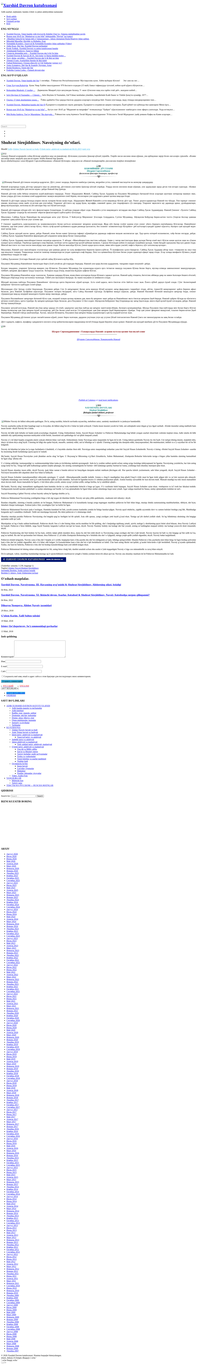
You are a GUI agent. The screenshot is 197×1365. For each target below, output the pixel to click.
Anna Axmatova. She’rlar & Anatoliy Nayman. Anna (28, 65)
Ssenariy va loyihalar (20, 722)
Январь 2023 (12, 953)
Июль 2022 (11, 967)
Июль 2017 (11, 1112)
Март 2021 (11, 1006)
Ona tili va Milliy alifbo (27, 749)
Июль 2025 (11, 885)
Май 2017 (10, 1117)
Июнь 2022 (11, 970)
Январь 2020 (12, 1040)
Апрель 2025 (12, 890)
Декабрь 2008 (12, 1322)
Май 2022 (10, 972)
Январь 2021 (12, 1011)
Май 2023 (10, 943)
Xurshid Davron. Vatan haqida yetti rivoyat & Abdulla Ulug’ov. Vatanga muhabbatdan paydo (45, 34)
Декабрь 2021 (12, 984)
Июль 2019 (11, 1054)
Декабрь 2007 (12, 1351)
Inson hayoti (22, 766)
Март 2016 (11, 1151)
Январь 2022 (12, 982)
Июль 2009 (11, 1307)
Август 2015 (12, 1167)
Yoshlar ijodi (22, 761)
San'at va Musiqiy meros (27, 751)
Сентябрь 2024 (13, 907)
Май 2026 (10, 861)
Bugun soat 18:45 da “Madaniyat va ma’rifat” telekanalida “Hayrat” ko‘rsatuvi (39, 36)
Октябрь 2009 (12, 1300)
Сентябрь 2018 (13, 1078)
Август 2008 (12, 1331)
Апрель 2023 (12, 945)
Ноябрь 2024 (12, 902)
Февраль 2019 (12, 1066)
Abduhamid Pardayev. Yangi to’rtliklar (22, 51)
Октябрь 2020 (12, 1018)
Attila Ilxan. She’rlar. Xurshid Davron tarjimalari (26, 46)
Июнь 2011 (11, 1276)
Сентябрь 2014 (13, 1194)
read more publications (108, 400)
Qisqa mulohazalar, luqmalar (24, 720)
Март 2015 (11, 1179)
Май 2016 (10, 1146)
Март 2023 (11, 948)
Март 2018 (11, 1093)
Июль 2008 (11, 1334)
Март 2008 (11, 1343)
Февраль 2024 (12, 924)
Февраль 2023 (12, 950)
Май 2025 (10, 888)
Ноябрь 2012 (12, 1247)
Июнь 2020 (11, 1027)
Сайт (3, 671)
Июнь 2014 (11, 1201)
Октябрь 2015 (12, 1163)
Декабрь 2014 (12, 1187)
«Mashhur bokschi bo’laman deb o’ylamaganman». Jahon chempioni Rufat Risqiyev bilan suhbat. (47, 39)
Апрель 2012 (12, 1264)
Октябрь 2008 (12, 1327)
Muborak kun (17, 780)
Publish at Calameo (87, 400)
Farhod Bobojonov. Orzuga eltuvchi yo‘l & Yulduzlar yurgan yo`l (34, 63)
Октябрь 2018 (12, 1076)
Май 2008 (10, 1339)
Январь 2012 (12, 1271)
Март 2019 (11, 1064)
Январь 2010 (12, 1293)
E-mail (4, 666)
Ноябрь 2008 (12, 1324)
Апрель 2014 (12, 1206)
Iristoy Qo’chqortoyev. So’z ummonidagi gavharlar (29, 626)
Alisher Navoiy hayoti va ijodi (25, 149)
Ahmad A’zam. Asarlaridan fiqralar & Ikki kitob (26, 60)
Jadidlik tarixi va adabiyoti (23, 739)
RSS (8, 24)
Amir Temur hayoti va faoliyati (25, 732)
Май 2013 (10, 1233)
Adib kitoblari (18, 710)
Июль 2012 (11, 1257)
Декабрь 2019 (12, 1042)
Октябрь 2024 (12, 904)
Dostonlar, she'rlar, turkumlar (24, 715)
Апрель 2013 (12, 1235)
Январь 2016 (12, 1155)
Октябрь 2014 (12, 1192)
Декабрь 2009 (12, 1295)
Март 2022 (11, 977)
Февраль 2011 (12, 1283)
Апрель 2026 (12, 863)
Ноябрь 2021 (12, 986)
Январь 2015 (12, 1184)
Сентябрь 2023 (13, 936)
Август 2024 (12, 909)
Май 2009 (10, 1312)
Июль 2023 (11, 941)
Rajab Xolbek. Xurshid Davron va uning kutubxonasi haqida (32, 48)
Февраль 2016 (12, 1153)
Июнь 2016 (11, 1143)
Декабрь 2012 (12, 1245)
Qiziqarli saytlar (13, 21)
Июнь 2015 (11, 1172)
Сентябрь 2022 (13, 962)
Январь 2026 (12, 871)
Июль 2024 (11, 912)
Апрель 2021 (12, 1003)
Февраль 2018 (12, 1095)
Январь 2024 (12, 926)
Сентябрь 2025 (13, 880)
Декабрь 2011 (12, 1274)
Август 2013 (12, 1225)
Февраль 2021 (12, 1008)
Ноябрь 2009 (12, 1298)
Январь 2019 (12, 1069)
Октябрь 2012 (12, 1249)
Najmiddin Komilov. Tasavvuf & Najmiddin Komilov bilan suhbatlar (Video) (39, 43)
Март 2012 (11, 1266)
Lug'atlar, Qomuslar (25, 768)
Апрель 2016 (12, 1148)
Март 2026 (11, 866)
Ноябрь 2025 (12, 876)
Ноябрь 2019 (12, 1044)
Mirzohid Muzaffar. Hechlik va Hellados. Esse (26, 41)
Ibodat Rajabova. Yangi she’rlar (19, 68)
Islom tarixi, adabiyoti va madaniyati (27, 735)
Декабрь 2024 (12, 900)
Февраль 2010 (12, 1290)
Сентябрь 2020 (13, 1020)
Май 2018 (10, 1088)
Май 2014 (10, 1204)
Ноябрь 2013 (12, 1218)
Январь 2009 (12, 1319)
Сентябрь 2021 (13, 991)
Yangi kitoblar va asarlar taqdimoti (31, 759)
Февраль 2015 (12, 1182)
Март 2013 (11, 1237)
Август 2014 (12, 1196)
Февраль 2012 (12, 1269)
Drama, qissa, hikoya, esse (23, 718)
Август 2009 (12, 1305)
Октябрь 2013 (12, 1220)
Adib (10, 149)
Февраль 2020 (12, 1037)
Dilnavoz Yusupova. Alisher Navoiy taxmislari (26, 605)
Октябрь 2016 (12, 1134)
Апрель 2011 (12, 1278)
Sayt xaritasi (11, 19)
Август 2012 (12, 1254)
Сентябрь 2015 (13, 1165)
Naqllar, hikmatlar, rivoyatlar (29, 773)
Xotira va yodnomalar (26, 756)
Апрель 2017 (12, 1119)
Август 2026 (12, 854)
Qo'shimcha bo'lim (20, 764)
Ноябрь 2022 (12, 958)
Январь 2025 (12, 897)
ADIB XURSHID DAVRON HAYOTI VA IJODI (28, 706)
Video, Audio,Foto (20, 776)
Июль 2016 (11, 1141)
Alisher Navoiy (14, 568)
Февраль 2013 (12, 1240)
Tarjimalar (16, 725)
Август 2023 (12, 938)
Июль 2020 (11, 1025)
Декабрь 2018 (12, 1071)
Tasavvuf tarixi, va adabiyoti (29, 737)
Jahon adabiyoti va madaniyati (24, 742)
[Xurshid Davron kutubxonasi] (29, 5)
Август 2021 (12, 994)
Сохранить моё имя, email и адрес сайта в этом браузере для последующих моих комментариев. (47, 676)
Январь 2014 (12, 1213)
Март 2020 (11, 1035)
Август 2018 (12, 1081)
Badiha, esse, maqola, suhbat (24, 713)
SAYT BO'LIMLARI (15, 693)
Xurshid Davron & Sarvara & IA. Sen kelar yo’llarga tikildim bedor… (36, 56)
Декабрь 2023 (12, 929)
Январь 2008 (12, 1348)
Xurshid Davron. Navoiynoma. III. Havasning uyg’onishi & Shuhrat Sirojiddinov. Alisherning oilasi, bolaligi (61, 584)
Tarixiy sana (17, 783)
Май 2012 (10, 1261)
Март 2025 (11, 892)
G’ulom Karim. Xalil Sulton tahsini (20, 615)
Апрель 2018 (12, 1090)
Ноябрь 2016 (12, 1131)
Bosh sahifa (11, 16)
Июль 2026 (11, 856)
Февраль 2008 (12, 1346)
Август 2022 (12, 965)
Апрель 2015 (12, 1177)
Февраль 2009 (12, 1317)
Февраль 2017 (12, 1124)
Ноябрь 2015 (12, 1160)
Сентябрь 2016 (13, 1136)
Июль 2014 (11, 1199)
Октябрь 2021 (12, 989)
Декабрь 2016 (12, 1129)
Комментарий (7, 657)
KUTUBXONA (13, 727)
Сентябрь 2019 (13, 1049)
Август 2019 (12, 1052)
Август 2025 (12, 883)
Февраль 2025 (12, 895)
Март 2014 (11, 1208)
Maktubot (21, 771)
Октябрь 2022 (12, 960)
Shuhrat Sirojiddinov (30, 568)
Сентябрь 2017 (13, 1107)
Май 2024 (10, 917)
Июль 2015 (11, 1170)
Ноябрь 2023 (12, 931)
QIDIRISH (11, 695)
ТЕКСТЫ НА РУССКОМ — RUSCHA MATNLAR (29, 785)
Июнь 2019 (11, 1056)
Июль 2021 (11, 996)
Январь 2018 (12, 1097)
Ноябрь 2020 (12, 1015)
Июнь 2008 (11, 1336)
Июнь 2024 (11, 914)
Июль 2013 (11, 1228)
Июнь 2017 (11, 1114)
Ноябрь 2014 (12, 1189)
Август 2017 (12, 1110)
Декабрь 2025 (12, 873)
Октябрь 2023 (12, 933)
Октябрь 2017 (12, 1105)
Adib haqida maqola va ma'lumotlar (27, 708)
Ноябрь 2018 (12, 1073)
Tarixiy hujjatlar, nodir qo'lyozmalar (32, 754)
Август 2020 (12, 1023)
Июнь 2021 (11, 999)
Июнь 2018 (11, 1085)
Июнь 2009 (11, 1310)
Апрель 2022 (12, 974)
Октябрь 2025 (12, 878)
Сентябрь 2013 (13, 1223)
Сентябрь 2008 (13, 1329)
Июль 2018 (11, 1083)
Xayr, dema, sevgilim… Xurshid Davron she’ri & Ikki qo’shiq (32, 58)
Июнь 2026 (11, 859)
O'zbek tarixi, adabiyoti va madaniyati (56, 149)
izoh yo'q (86, 149)
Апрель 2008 (12, 1341)
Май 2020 (10, 1030)
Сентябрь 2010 (13, 1286)
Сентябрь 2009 (13, 1302)
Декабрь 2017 (12, 1100)
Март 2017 (11, 1122)
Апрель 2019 (12, 1061)
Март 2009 (11, 1315)
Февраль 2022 (12, 979)
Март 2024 (11, 921)
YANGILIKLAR (13, 778)
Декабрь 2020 (12, 1013)
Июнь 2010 (11, 1288)
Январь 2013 (12, 1242)
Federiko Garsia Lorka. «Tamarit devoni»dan (25, 70)
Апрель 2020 (12, 1032)
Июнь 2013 (11, 1230)
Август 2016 (12, 1138)
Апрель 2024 (12, 919)
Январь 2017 (12, 1126)
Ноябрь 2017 (12, 1102)
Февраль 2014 (12, 1211)
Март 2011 (11, 1281)
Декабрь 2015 (12, 1158)
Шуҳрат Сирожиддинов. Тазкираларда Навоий (98, 339)
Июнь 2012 (11, 1259)
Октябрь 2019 (12, 1047)
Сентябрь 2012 (13, 1252)
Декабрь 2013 (12, 1216)
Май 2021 (10, 1001)
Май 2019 (10, 1059)
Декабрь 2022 (12, 955)
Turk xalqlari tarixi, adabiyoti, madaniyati (34, 744)
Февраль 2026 (12, 868)
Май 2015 (10, 1175)
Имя (3, 661)
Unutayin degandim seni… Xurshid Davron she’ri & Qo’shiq (32, 53)
